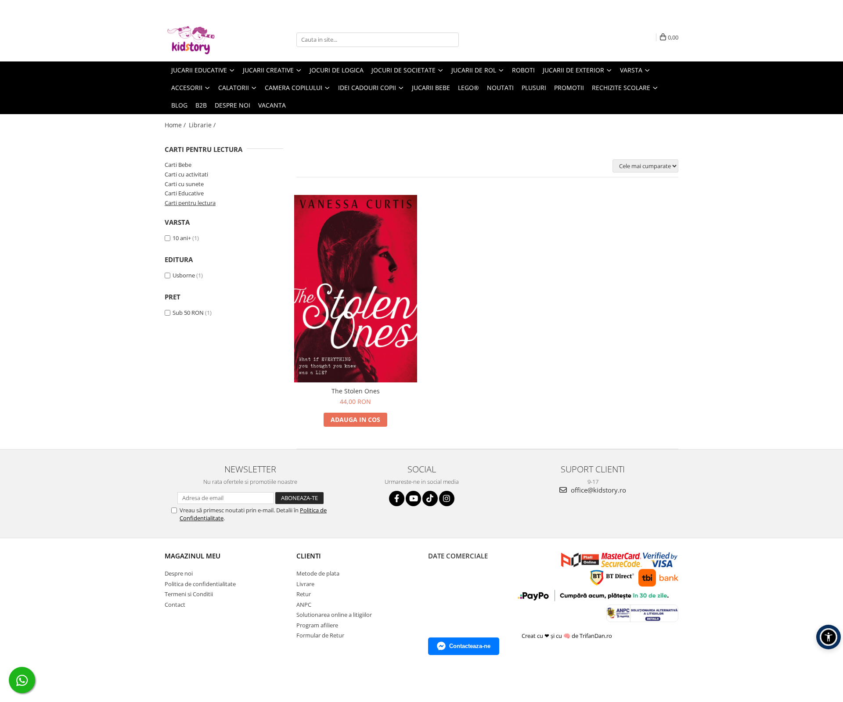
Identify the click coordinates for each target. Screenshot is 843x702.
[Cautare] (451, 39)
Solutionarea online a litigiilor (334, 615)
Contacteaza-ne (469, 646)
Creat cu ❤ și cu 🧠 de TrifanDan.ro (567, 636)
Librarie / (203, 125)
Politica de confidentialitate (200, 584)
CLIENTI (308, 555)
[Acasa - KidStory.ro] (208, 39)
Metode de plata (317, 573)
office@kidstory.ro (597, 490)
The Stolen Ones (355, 391)
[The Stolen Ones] (355, 288)
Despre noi (232, 105)
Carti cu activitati (186, 174)
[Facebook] (396, 498)
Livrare (305, 584)
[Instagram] (446, 498)
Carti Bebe (178, 165)
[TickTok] (430, 498)
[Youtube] (413, 498)
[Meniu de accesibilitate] (828, 637)
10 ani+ (182, 238)
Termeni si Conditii (189, 594)
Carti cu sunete (184, 184)
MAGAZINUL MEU (192, 555)
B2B (201, 105)
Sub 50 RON (188, 313)
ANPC (303, 604)
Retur (303, 594)
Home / (176, 125)
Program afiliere (317, 625)
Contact (175, 604)
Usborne (184, 275)
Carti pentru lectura (190, 203)
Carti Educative (184, 193)
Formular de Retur (320, 635)
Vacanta (272, 105)
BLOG (179, 105)
